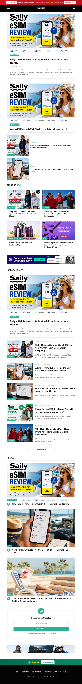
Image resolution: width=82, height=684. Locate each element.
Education (11, 419)
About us (25, 672)
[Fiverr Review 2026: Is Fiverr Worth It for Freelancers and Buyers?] (20, 412)
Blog (9, 179)
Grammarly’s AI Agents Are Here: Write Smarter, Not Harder (55, 390)
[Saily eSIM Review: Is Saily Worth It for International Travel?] (41, 33)
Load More (40, 450)
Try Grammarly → (48, 662)
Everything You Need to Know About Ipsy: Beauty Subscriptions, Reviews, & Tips (58, 245)
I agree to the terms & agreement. (42, 633)
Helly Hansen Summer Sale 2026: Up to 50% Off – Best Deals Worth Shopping (50, 146)
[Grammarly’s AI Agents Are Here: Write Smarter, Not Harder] (20, 391)
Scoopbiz (32, 677)
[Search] (74, 8)
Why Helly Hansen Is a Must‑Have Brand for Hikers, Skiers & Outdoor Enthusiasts (58, 214)
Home (17, 672)
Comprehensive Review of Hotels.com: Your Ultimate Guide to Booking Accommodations (41, 599)
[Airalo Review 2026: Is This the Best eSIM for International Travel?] (18, 169)
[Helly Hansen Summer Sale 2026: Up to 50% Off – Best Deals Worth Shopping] (18, 145)
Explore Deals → (70, 2)
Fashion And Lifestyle (15, 238)
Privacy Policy (45, 633)
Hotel (10, 594)
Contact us (36, 672)
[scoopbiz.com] (41, 8)
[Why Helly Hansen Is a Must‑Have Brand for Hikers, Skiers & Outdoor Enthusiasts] (58, 199)
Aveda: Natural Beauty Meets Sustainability (20, 244)
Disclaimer (48, 672)
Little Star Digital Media (51, 677)
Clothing (11, 155)
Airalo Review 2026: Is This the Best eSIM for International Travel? (51, 170)
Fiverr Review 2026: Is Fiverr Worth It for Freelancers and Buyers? (54, 410)
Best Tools (12, 399)
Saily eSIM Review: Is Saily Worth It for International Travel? (39, 61)
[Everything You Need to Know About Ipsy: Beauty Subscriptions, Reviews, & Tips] (58, 230)
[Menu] (8, 8)
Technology (14, 54)
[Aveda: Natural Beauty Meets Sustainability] (23, 230)
